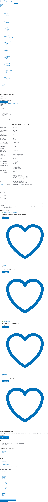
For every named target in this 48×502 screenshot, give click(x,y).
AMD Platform (8, 62)
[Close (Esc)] (14, 500)
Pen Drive (7, 73)
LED (6, 20)
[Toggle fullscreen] (6, 500)
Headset (7, 80)
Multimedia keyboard (9, 37)
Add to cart (4, 101)
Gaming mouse (8, 55)
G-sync (7, 48)
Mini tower (7, 24)
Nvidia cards (8, 35)
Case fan (7, 15)
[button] (2, 7)
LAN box (7, 27)
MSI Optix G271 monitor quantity (5, 100)
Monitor (5, 42)
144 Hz (7, 43)
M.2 (6, 72)
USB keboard (8, 38)
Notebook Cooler (8, 31)
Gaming (5, 77)
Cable (7, 16)
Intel (6, 52)
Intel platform (8, 63)
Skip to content (2, 0)
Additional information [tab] (5, 122)
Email (1, 435)
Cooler (5, 28)
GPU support (8, 17)
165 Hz (6, 482)
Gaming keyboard (8, 41)
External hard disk (9, 70)
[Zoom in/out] (2, 500)
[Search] (16, 3)
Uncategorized (4, 497)
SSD (6, 71)
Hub (6, 19)
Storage (3, 495)
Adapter (7, 14)
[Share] (10, 500)
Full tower (7, 22)
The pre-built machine (7, 76)
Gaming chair (8, 78)
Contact (3, 85)
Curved (7, 45)
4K (6, 44)
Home (3, 9)
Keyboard (5, 36)
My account (4, 10)
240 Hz (6, 483)
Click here (1, 184)
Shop (3, 12)
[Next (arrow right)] (6, 501)
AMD (6, 51)
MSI (5, 187)
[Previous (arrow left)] (2, 501)
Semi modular (8, 59)
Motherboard (6, 50)
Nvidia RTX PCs (4, 492)
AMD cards (7, 34)
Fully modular (8, 58)
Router (7, 79)
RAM (4, 64)
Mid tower (7, 23)
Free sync (16, 103)
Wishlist (3, 84)
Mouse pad (7, 81)
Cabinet (5, 21)
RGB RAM (7, 66)
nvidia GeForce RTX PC (7, 83)
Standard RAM (8, 65)
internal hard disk (8, 69)
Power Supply (6, 57)
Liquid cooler (8, 30)
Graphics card (6, 33)
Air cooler (7, 29)
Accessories (6, 13)
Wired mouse (8, 56)
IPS (6, 49)
